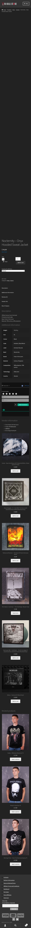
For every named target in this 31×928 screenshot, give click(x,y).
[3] (10, 394)
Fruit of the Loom (18, 356)
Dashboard (6, 889)
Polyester (20, 361)
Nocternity (16, 352)
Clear (6, 261)
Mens (13, 9)
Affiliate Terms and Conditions (11, 886)
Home (4, 9)
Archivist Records (18, 348)
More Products (5, 306)
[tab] (15, 288)
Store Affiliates (7, 895)
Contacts (6, 877)
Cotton (16, 361)
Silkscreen (16, 371)
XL (14, 334)
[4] (13, 394)
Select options (15, 759)
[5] (16, 394)
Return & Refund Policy (10, 883)
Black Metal (22, 343)
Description (5, 288)
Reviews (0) (5, 297)
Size (3, 257)
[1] (3, 394)
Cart (24, 924)
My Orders (6, 892)
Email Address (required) (8, 903)
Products (9, 9)
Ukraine (16, 376)
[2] (6, 394)
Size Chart (4, 252)
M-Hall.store (12, 426)
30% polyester (17, 365)
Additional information (8, 292)
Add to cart (21, 262)
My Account (5, 925)
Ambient (16, 343)
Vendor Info (5, 301)
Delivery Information (9, 880)
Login (27, 385)
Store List (6, 898)
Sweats (17, 9)
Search (15, 925)
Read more (15, 613)
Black (15, 339)
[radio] (3, 259)
